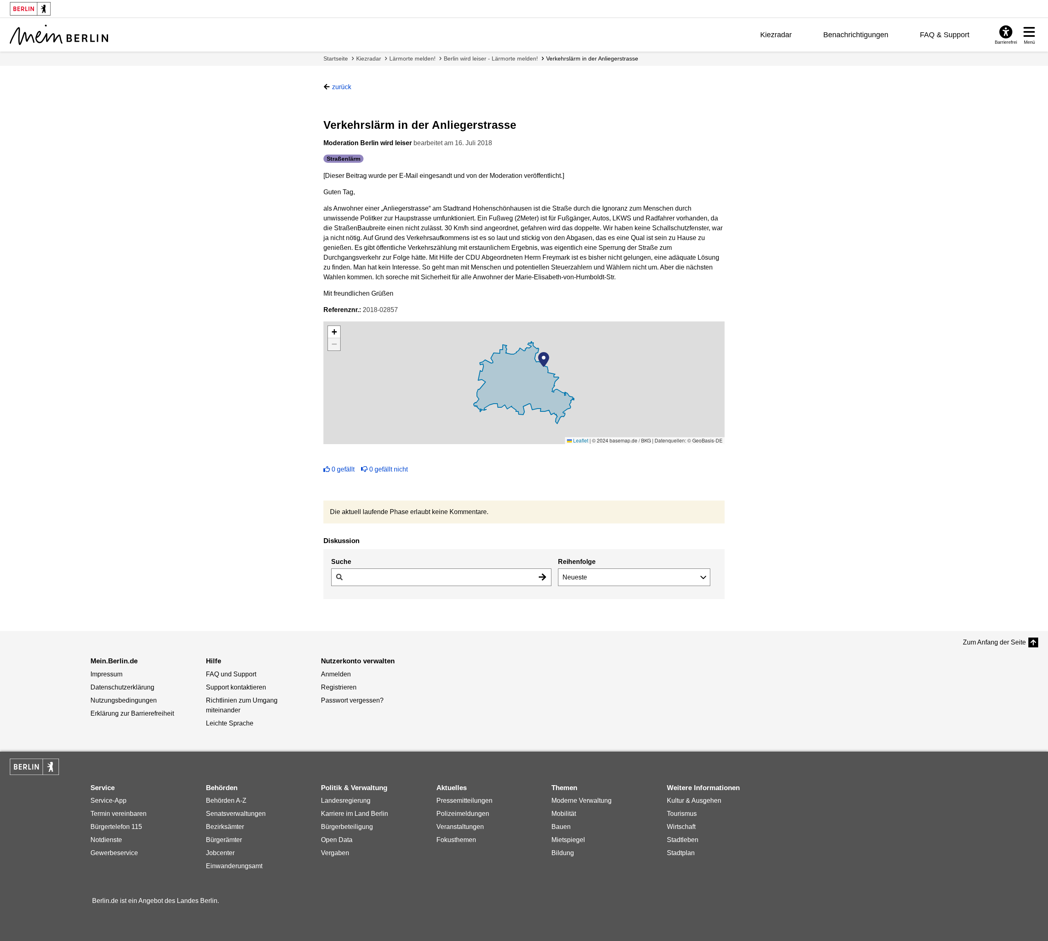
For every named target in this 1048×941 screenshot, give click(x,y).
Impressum (106, 674)
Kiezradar (776, 35)
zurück (341, 86)
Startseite (335, 58)
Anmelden (336, 674)
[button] (544, 359)
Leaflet (580, 440)
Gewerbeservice (114, 852)
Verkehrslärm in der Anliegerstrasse (592, 58)
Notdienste (106, 839)
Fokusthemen (456, 839)
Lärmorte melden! (412, 58)
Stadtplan (681, 852)
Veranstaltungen (460, 826)
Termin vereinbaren (118, 813)
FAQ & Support (944, 35)
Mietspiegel (568, 839)
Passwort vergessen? (352, 700)
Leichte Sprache (229, 723)
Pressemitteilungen (464, 800)
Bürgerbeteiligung (347, 826)
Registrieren (339, 687)
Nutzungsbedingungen (123, 700)
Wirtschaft (681, 826)
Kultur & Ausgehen (694, 800)
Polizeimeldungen (462, 813)
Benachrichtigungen (855, 35)
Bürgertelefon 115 (116, 826)
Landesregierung (345, 800)
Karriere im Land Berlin (354, 813)
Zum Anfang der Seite (994, 642)
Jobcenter (220, 852)
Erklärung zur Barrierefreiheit (132, 713)
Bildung (562, 852)
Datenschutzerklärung (122, 687)
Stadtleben (682, 839)
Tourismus (682, 813)
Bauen (561, 826)
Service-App (108, 800)
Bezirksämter (225, 826)
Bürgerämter (224, 839)
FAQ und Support (231, 674)
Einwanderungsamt (234, 865)
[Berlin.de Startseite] (34, 767)
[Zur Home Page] (59, 34)
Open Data (336, 839)
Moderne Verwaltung (581, 800)
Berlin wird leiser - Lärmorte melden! (491, 58)
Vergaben (335, 852)
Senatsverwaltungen (236, 813)
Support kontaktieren (236, 687)
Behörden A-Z (226, 800)
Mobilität (563, 813)
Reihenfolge (577, 561)
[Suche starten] (542, 577)
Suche (341, 561)
